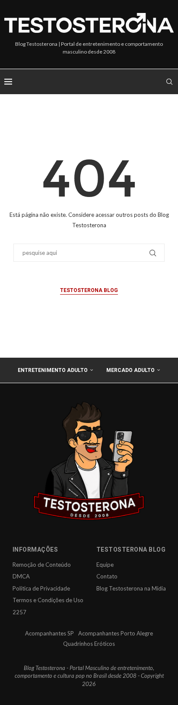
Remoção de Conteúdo (42, 564)
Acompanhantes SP (49, 633)
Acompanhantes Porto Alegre (115, 633)
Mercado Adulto (130, 370)
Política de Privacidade (41, 588)
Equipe (105, 564)
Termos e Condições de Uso (48, 600)
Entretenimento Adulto (53, 370)
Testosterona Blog (89, 290)
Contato (107, 576)
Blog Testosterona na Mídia (131, 588)
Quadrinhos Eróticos (89, 643)
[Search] (169, 81)
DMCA (21, 576)
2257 (19, 612)
